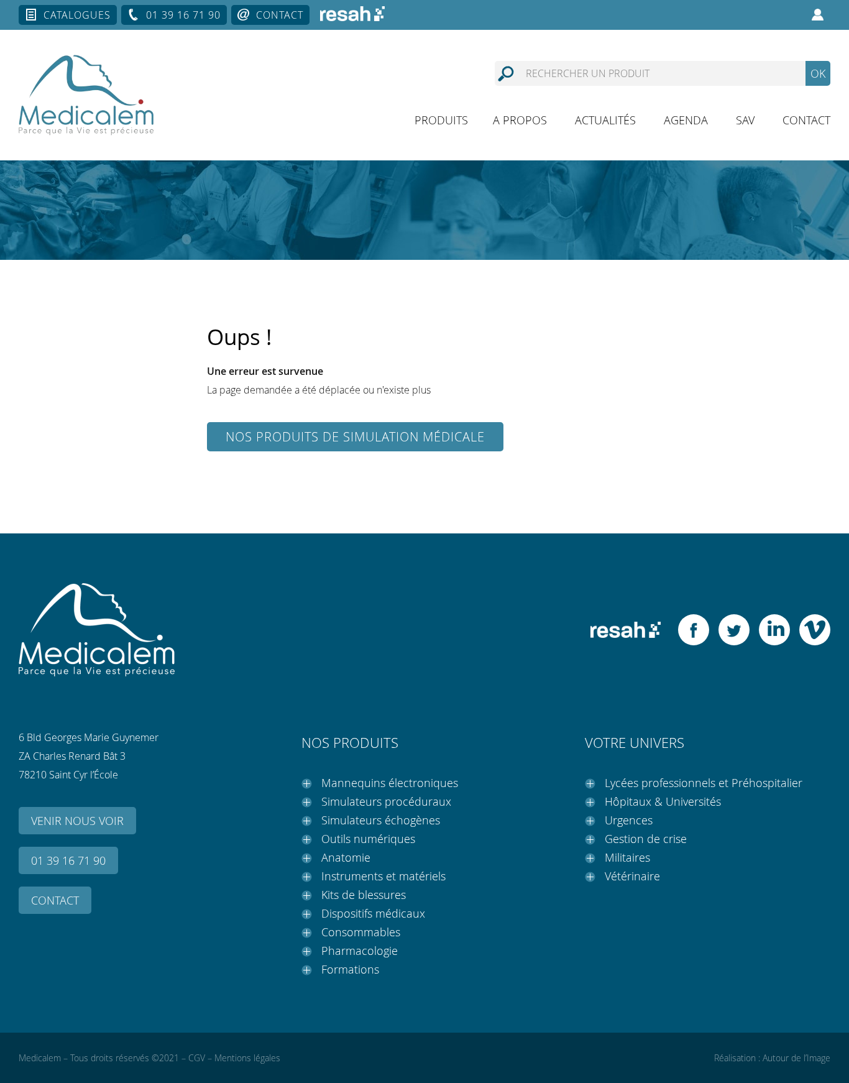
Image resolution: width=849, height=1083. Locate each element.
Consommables (360, 931)
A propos (520, 120)
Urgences (629, 820)
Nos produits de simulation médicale (355, 436)
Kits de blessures (363, 894)
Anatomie (345, 857)
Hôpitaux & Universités (663, 801)
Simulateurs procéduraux (386, 801)
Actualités (605, 120)
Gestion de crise (646, 838)
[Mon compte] (817, 15)
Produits (441, 120)
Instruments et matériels (383, 876)
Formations (350, 969)
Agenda (686, 120)
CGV (196, 1058)
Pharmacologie (359, 950)
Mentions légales (247, 1058)
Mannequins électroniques (389, 782)
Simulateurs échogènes (380, 820)
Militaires (627, 857)
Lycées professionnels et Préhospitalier (703, 782)
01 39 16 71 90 (183, 15)
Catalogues (77, 15)
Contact (279, 15)
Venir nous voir (77, 820)
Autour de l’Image (796, 1058)
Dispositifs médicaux (373, 913)
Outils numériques (368, 838)
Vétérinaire (632, 876)
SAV (745, 120)
